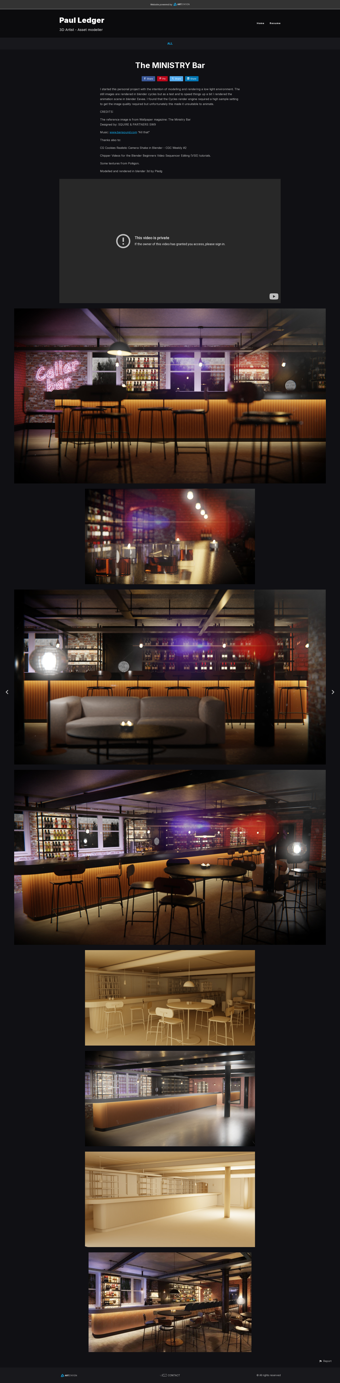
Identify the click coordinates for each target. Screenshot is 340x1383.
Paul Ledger (81, 20)
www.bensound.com (123, 132)
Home (260, 23)
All (170, 43)
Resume (275, 23)
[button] (325, 1361)
